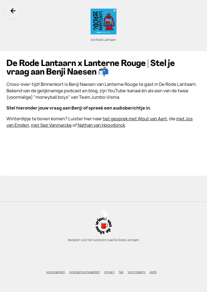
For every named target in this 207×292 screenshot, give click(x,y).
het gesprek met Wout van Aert (135, 119)
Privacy (109, 272)
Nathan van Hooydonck (101, 125)
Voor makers (136, 272)
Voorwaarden (55, 272)
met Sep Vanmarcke (51, 125)
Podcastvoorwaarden (84, 272)
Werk (153, 272)
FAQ (121, 272)
